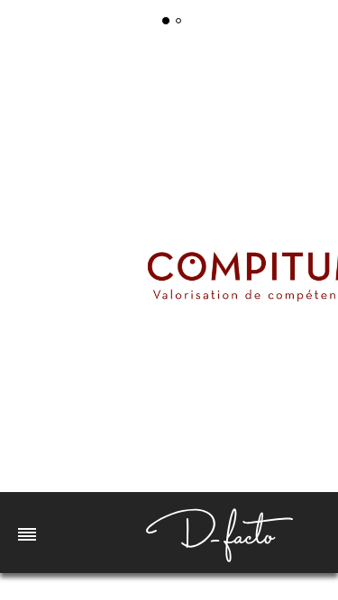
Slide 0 (165, 20)
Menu (27, 533)
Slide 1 (178, 20)
